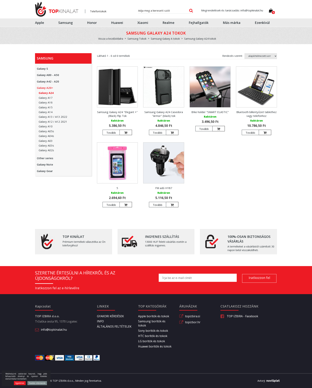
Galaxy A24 (46, 93)
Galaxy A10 (46, 126)
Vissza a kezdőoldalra (110, 38)
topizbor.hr (192, 322)
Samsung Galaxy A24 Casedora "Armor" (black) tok (163, 114)
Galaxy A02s (46, 150)
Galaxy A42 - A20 (48, 81)
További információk (37, 383)
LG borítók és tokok (151, 341)
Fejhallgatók (199, 22)
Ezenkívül (262, 22)
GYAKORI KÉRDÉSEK (110, 316)
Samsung (65, 22)
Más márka (231, 22)
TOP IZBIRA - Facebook (242, 316)
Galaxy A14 (46, 112)
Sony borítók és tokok (153, 331)
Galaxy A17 (46, 97)
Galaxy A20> (45, 88)
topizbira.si (192, 316)
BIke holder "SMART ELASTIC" (210, 112)
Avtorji (261, 380)
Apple (39, 22)
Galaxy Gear (45, 171)
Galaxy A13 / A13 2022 (53, 116)
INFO (100, 321)
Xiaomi (142, 22)
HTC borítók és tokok (152, 336)
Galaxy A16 (46, 102)
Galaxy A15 (46, 107)
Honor (92, 22)
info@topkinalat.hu (54, 330)
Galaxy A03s (46, 145)
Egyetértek (19, 383)
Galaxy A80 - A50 (48, 75)
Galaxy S (42, 68)
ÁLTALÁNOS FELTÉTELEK (114, 326)
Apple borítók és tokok (153, 316)
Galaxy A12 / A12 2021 (53, 121)
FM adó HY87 (163, 188)
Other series (45, 158)
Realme (168, 22)
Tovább (111, 132)
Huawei (117, 22)
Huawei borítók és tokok (155, 346)
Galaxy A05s (46, 131)
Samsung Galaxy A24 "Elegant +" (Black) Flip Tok (117, 114)
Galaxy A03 (46, 141)
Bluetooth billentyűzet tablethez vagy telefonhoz (256, 114)
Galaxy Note (45, 164)
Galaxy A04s (46, 136)
